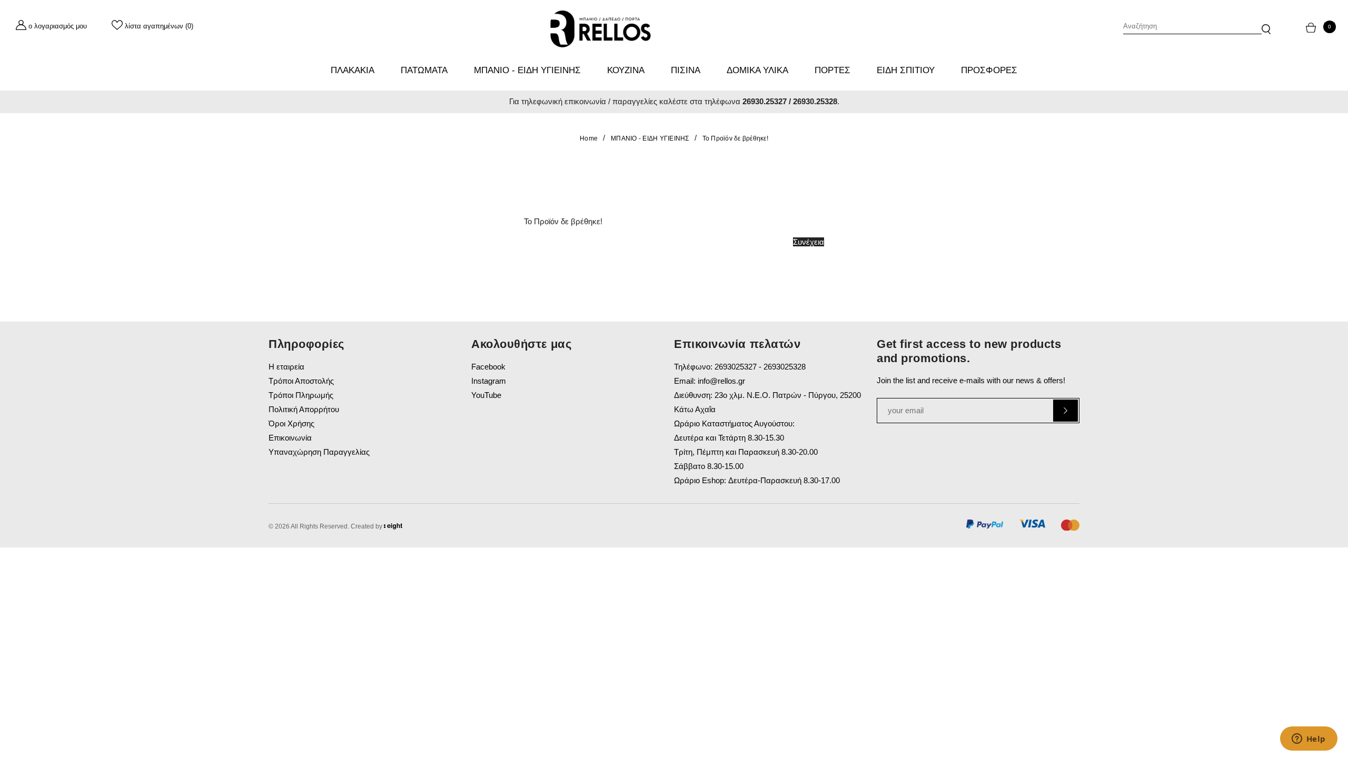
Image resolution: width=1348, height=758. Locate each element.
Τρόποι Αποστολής (301, 380)
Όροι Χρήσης (291, 423)
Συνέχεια (808, 241)
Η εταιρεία (286, 366)
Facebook (488, 366)
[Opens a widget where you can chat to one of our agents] (1308, 739)
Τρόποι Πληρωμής (301, 395)
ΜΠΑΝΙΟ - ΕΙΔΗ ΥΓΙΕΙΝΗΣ (650, 138)
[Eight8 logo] (393, 528)
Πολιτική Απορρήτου (304, 409)
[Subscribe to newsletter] (1065, 411)
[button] (1266, 24)
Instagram (488, 380)
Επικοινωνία (290, 437)
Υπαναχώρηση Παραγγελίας (319, 451)
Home (589, 138)
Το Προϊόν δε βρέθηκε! (735, 138)
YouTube (486, 395)
